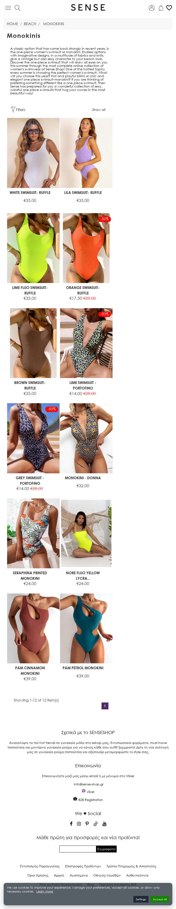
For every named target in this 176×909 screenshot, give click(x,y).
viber (90, 791)
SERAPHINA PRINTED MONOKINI (30, 575)
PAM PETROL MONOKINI (83, 668)
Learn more (44, 891)
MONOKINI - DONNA (83, 478)
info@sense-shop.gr (88, 784)
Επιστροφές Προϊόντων (83, 866)
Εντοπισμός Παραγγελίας (40, 866)
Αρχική (59, 875)
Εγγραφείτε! (106, 849)
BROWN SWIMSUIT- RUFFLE (30, 385)
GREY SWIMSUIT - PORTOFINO (30, 480)
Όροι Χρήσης (38, 875)
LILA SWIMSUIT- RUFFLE (83, 192)
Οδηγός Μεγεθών (107, 875)
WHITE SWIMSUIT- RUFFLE (30, 192)
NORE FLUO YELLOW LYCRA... (83, 575)
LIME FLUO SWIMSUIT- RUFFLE (30, 290)
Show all (98, 109)
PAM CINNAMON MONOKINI (30, 670)
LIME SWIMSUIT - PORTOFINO (82, 385)
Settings (141, 899)
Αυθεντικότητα (137, 875)
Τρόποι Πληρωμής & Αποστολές (131, 866)
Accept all (160, 899)
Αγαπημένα (79, 875)
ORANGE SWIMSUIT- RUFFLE (83, 290)
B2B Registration (90, 799)
